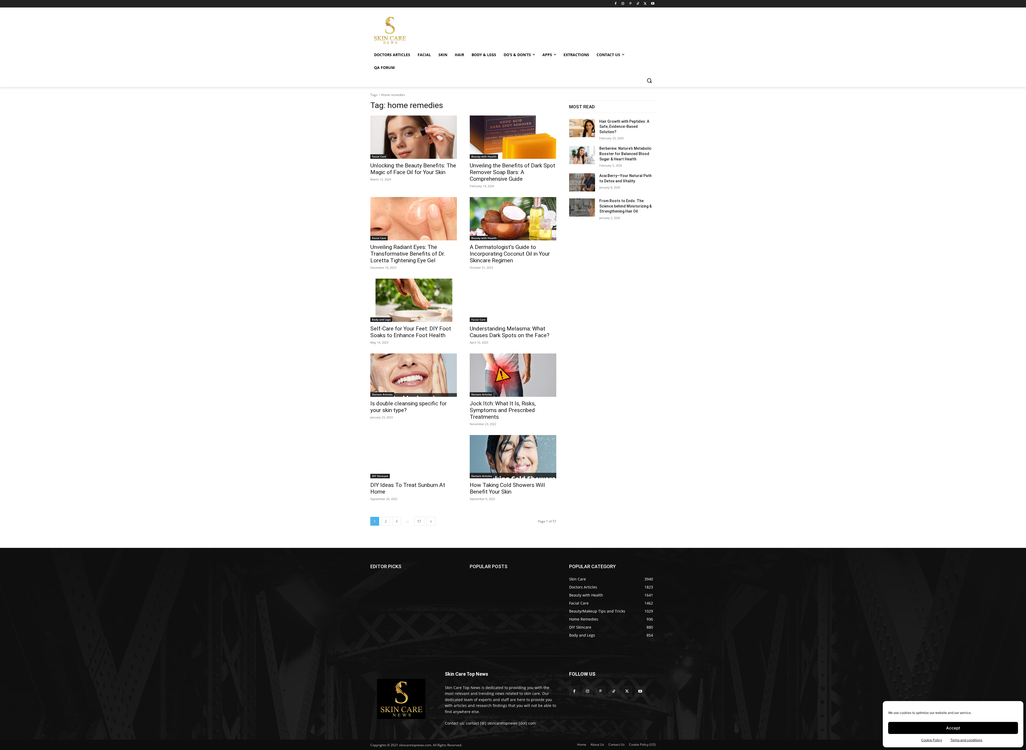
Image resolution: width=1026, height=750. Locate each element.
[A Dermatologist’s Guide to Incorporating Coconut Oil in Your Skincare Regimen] (513, 218)
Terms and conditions (966, 740)
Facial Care (379, 156)
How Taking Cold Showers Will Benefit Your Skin (507, 488)
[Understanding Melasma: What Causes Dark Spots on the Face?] (513, 300)
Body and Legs (381, 319)
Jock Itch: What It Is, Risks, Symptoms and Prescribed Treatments (503, 410)
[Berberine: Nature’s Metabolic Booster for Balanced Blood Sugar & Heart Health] (582, 155)
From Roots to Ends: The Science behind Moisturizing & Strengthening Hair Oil (625, 206)
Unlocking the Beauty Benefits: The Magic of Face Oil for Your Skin (413, 168)
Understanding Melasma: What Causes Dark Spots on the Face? (509, 332)
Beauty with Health (483, 156)
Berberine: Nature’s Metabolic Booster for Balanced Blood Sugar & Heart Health (625, 153)
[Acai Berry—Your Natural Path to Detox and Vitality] (582, 182)
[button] (649, 80)
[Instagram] (623, 4)
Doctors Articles (382, 394)
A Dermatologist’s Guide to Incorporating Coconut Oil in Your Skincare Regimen (510, 254)
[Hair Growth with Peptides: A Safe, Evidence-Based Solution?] (582, 128)
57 (419, 521)
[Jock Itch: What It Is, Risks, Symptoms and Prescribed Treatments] (513, 375)
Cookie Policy (931, 740)
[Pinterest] (630, 4)
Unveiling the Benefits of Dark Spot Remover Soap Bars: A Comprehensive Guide (512, 172)
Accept (953, 727)
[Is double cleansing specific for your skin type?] (413, 375)
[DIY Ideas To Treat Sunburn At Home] (413, 456)
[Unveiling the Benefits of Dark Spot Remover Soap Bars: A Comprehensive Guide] (513, 137)
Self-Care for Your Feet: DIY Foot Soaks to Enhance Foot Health (410, 332)
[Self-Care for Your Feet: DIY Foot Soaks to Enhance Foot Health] (413, 300)
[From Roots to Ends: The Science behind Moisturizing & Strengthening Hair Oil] (582, 207)
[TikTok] (638, 4)
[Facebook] (615, 4)
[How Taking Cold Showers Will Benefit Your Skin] (513, 456)
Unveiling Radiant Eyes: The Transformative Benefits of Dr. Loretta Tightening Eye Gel (407, 254)
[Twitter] (645, 4)
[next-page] (431, 521)
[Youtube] (653, 4)
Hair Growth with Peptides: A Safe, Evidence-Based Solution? (624, 126)
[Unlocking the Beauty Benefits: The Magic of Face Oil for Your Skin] (413, 137)
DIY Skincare (380, 476)
